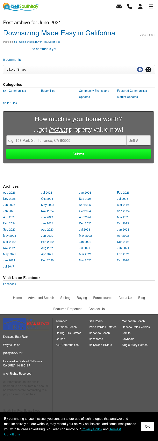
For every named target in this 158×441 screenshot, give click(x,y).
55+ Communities (24, 41)
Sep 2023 (9, 229)
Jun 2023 (123, 229)
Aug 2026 (9, 192)
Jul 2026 (46, 192)
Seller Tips (54, 41)
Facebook (9, 284)
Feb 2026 (123, 192)
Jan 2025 (9, 211)
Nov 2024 (47, 211)
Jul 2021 (84, 248)
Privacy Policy (91, 429)
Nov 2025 (9, 198)
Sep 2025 (85, 198)
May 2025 (47, 205)
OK (147, 426)
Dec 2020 (47, 260)
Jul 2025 (122, 198)
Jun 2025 (9, 205)
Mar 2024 (123, 217)
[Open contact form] (119, 6)
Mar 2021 (85, 254)
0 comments (12, 59)
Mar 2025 (123, 205)
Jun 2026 (85, 192)
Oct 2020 (123, 260)
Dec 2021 (123, 242)
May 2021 (9, 254)
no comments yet (43, 48)
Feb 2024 (9, 223)
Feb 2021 (123, 254)
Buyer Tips (41, 41)
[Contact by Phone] (129, 6)
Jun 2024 (47, 217)
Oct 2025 (47, 198)
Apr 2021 (47, 254)
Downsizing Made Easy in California (59, 32)
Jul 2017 (8, 266)
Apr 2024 (85, 217)
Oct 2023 (123, 223)
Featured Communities (132, 90)
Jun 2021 (123, 248)
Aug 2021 (47, 248)
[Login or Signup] (140, 6)
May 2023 (9, 235)
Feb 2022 (47, 242)
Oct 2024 (85, 211)
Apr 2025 (85, 205)
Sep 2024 (123, 211)
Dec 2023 (85, 223)
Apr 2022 (123, 235)
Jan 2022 (85, 242)
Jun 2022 (47, 235)
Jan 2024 (47, 223)
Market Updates (127, 97)
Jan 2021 (9, 260)
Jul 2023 (84, 229)
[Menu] (151, 6)
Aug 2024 (9, 217)
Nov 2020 (85, 260)
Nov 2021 (9, 248)
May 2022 (85, 235)
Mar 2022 (9, 242)
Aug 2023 (47, 229)
